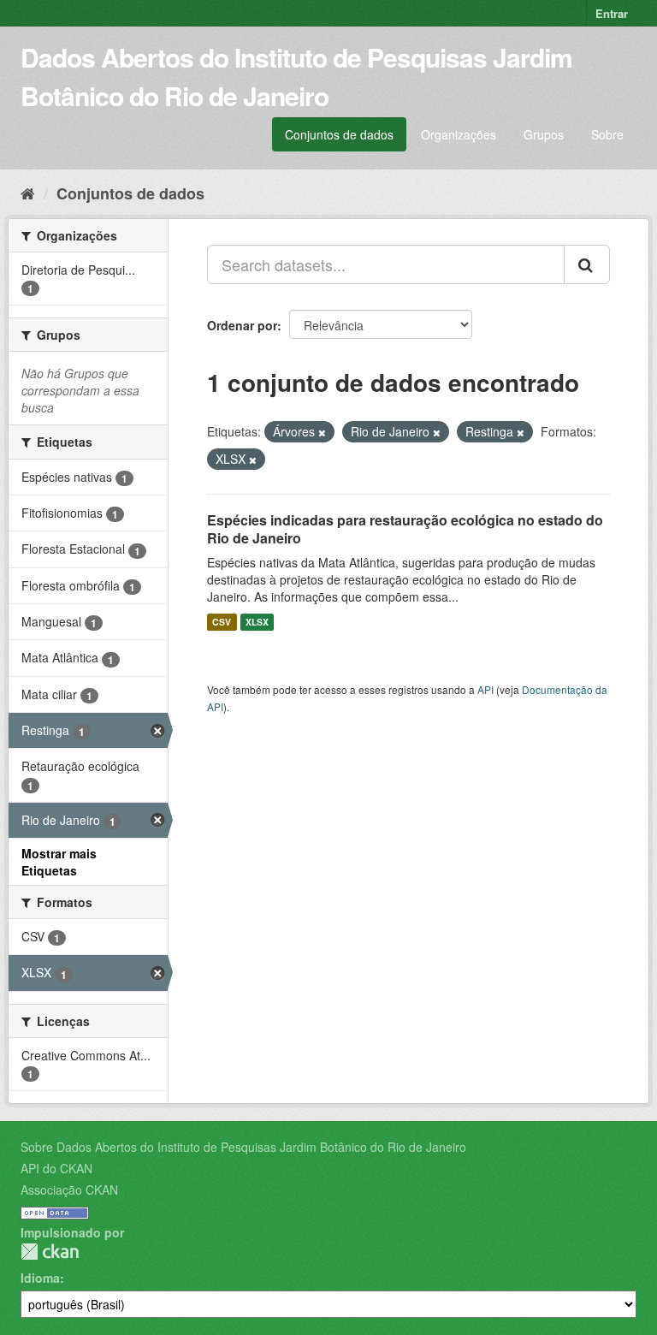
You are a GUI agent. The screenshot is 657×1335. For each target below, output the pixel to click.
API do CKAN (56, 1168)
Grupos (544, 134)
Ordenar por (242, 325)
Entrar (611, 13)
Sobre (607, 134)
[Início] (28, 192)
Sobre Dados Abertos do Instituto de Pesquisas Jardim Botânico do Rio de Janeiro (243, 1146)
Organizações (458, 134)
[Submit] (587, 264)
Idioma (40, 1277)
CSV (221, 621)
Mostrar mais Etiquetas (59, 862)
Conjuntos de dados (339, 134)
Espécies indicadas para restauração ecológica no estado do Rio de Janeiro (405, 529)
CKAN (50, 1252)
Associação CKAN (69, 1189)
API (485, 689)
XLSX (257, 621)
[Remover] (322, 432)
